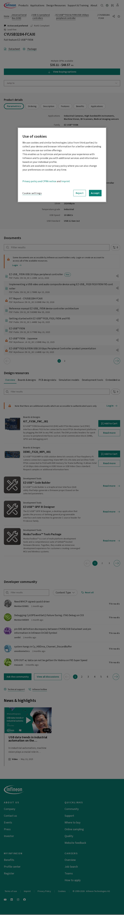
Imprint (65, 181)
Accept (95, 193)
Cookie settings (32, 193)
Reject (80, 193)
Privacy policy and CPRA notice (39, 181)
